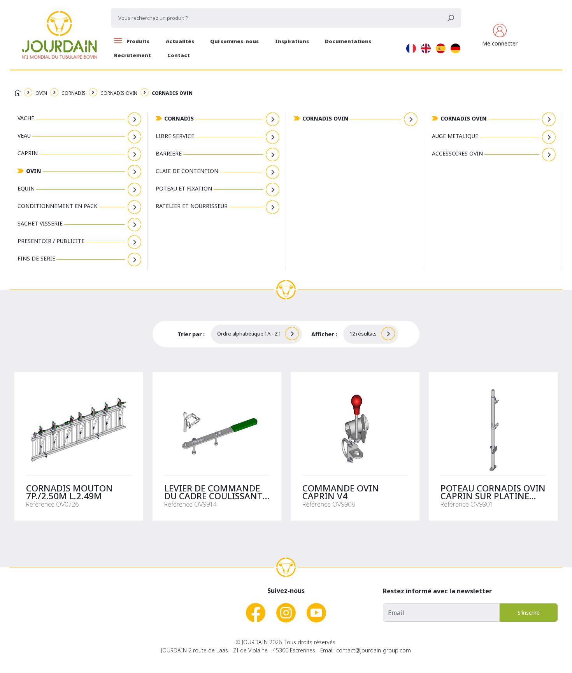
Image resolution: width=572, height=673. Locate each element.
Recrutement (132, 55)
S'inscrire (529, 612)
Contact (178, 55)
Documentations (348, 41)
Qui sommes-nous (234, 41)
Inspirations (292, 41)
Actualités (180, 41)
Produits (137, 41)
